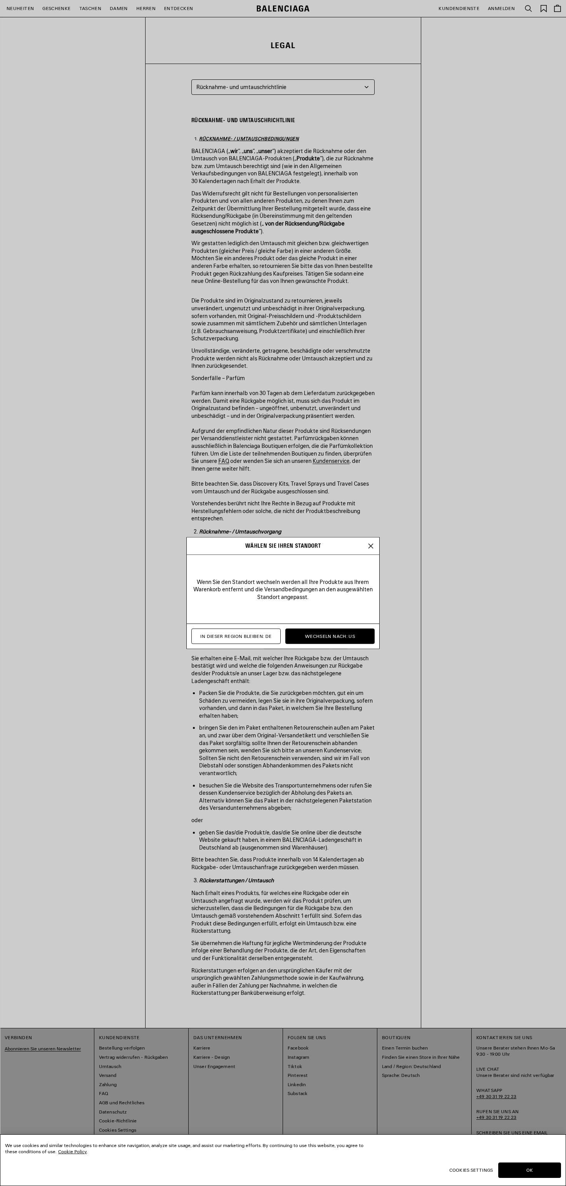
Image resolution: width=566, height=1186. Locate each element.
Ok (529, 1170)
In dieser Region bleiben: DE (235, 636)
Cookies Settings (471, 1170)
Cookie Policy (72, 1151)
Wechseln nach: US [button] (330, 636)
